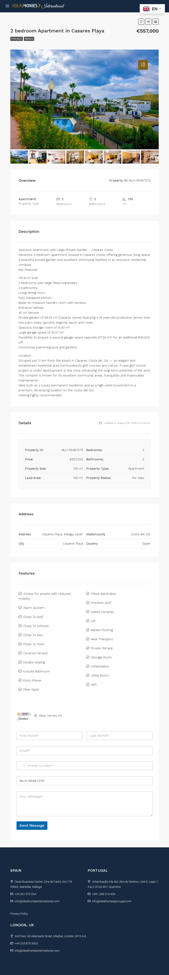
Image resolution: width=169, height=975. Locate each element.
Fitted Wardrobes (103, 594)
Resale (29, 39)
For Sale (17, 39)
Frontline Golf (101, 603)
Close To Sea (32, 635)
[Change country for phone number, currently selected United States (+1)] (21, 765)
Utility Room (100, 675)
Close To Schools (36, 626)
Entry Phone (32, 680)
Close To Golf (33, 617)
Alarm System (34, 608)
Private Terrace (102, 648)
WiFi (94, 684)
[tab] (143, 65)
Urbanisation (100, 666)
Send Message (32, 825)
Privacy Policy (19, 913)
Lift (93, 621)
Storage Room (101, 657)
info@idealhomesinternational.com (37, 901)
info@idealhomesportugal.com (111, 901)
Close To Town (34, 644)
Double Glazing (34, 662)
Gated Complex (102, 612)
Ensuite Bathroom (36, 671)
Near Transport (102, 639)
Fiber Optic (31, 689)
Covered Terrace (35, 653)
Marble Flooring (102, 630)
